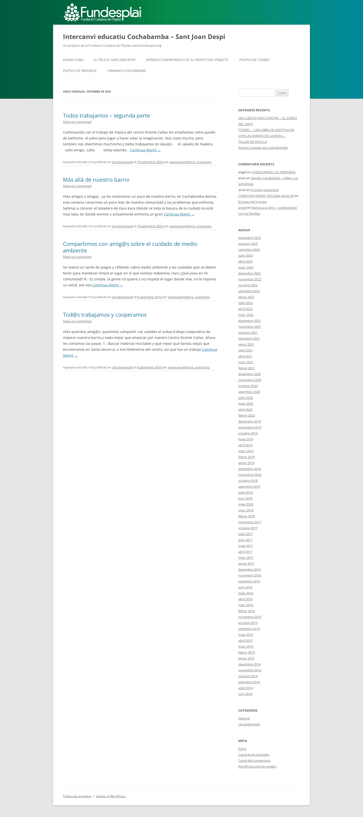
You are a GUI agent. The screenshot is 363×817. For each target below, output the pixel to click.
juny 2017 (245, 540)
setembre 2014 (249, 682)
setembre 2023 (249, 249)
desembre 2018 (249, 469)
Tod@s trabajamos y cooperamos (104, 314)
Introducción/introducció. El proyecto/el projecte (187, 60)
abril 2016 (245, 599)
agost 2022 (246, 297)
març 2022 (245, 314)
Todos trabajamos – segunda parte (106, 115)
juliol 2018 (245, 492)
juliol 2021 (245, 350)
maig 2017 (245, 546)
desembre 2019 (249, 421)
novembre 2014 (249, 670)
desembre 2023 (249, 237)
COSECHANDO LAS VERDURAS (273, 172)
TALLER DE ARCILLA (252, 141)
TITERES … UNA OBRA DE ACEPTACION (266, 130)
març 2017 (245, 557)
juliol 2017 (245, 534)
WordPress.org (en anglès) (257, 766)
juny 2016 (245, 587)
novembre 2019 (249, 427)
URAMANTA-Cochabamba (126, 71)
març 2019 (245, 451)
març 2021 (245, 362)
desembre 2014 (249, 664)
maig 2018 (245, 504)
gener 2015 (246, 658)
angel (242, 207)
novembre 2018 (249, 474)
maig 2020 (245, 403)
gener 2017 (246, 563)
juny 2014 (245, 694)
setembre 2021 (249, 338)
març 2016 (245, 605)
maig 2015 (245, 634)
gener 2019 (246, 463)
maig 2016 (245, 593)
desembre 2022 (249, 273)
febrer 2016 (246, 611)
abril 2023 (245, 261)
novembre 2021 (249, 326)
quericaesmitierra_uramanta (190, 162)
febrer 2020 (246, 415)
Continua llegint (145, 150)
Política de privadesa (80, 71)
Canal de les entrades (253, 754)
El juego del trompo (252, 201)
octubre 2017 (248, 528)
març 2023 (245, 267)
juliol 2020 (245, 397)
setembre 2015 (249, 628)
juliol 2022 (245, 303)
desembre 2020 (249, 374)
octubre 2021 (248, 332)
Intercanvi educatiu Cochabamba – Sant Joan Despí (144, 36)
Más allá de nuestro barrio (96, 179)
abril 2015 (245, 640)
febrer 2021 (246, 368)
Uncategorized (122, 162)
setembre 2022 (249, 291)
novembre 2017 (249, 522)
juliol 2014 (245, 688)
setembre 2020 (249, 391)
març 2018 (245, 510)
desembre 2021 (249, 320)
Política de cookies (254, 60)
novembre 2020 (249, 380)
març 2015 (245, 646)
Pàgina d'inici (73, 60)
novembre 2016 (249, 575)
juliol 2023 (245, 255)
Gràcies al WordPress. (111, 796)
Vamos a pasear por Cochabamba (263, 147)
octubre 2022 (248, 285)
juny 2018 (245, 498)
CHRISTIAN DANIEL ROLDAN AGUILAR (266, 196)
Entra (242, 748)
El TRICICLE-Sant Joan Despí (114, 60)
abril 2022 (245, 309)
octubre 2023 (248, 243)
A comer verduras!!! (265, 190)
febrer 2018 (246, 516)
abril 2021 (245, 356)
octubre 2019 (248, 433)
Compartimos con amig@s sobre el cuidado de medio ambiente (130, 247)
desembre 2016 (249, 569)
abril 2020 (245, 409)
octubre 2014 (248, 676)
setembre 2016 (249, 581)
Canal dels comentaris (254, 760)
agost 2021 (246, 344)
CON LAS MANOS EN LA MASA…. (262, 136)
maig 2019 (245, 439)
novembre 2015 (249, 617)
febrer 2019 (246, 457)
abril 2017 (245, 551)
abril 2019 (245, 445)
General (244, 718)
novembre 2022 (249, 279)
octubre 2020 (248, 386)
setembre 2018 (249, 486)
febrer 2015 (246, 652)
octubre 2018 (248, 480)
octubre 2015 (248, 623)
